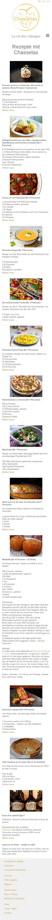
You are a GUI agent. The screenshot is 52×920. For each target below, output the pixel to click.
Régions (8, 884)
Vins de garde (10, 880)
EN (48, 1)
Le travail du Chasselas (15, 870)
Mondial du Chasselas (14, 898)
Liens (6, 904)
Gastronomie (10, 890)
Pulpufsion (6, 830)
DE (43, 1)
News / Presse (10, 894)
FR (39, 1)
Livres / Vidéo (10, 908)
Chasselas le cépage (13, 861)
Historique (9, 865)
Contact (7, 913)
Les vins (8, 875)
